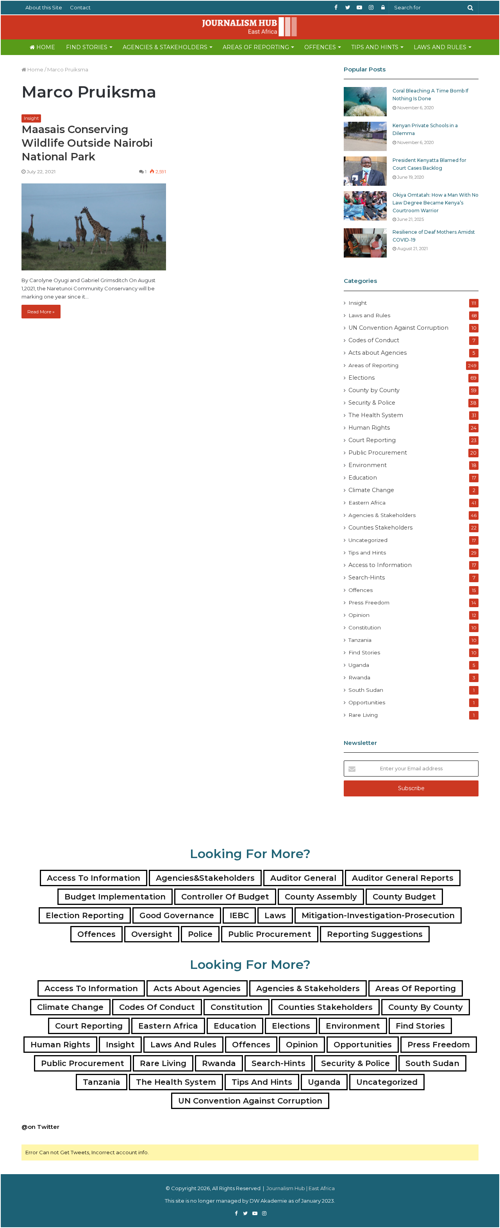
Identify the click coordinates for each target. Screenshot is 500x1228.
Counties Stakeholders (380, 527)
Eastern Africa (367, 502)
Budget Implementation (115, 896)
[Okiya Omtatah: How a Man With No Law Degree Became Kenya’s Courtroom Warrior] (365, 205)
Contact (80, 7)
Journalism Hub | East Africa (300, 1188)
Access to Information (380, 565)
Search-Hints (366, 577)
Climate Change (371, 490)
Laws (275, 915)
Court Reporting (372, 440)
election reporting (85, 915)
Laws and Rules (440, 47)
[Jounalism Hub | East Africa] (250, 26)
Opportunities (366, 702)
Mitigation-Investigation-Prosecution (378, 915)
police (200, 934)
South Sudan (365, 690)
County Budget (404, 896)
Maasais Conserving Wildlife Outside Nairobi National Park (87, 143)
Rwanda (359, 677)
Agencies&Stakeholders (205, 878)
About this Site (43, 7)
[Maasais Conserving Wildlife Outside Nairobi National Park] (93, 226)
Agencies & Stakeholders (165, 47)
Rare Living (363, 715)
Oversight (151, 934)
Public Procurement (377, 452)
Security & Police (371, 402)
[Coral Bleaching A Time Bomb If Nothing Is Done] (365, 101)
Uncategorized (368, 540)
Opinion (359, 615)
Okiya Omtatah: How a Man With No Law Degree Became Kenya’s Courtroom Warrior (436, 202)
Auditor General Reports (403, 878)
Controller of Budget (225, 896)
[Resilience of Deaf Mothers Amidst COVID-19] (365, 243)
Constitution (364, 627)
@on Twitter (40, 1126)
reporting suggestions (375, 934)
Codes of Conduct (373, 340)
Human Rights (369, 427)
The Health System (375, 415)
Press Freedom (368, 602)
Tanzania (359, 640)
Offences (320, 47)
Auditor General (303, 878)
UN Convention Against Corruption (398, 327)
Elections (361, 377)
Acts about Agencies (377, 352)
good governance (176, 915)
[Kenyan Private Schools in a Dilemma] (365, 136)
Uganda (358, 665)
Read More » (41, 312)
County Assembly (321, 896)
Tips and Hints (374, 47)
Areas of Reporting (256, 47)
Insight (31, 118)
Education (362, 477)
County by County (374, 390)
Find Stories (86, 47)
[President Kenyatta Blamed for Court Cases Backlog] (365, 171)
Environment (367, 465)
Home (45, 47)
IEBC (239, 915)
